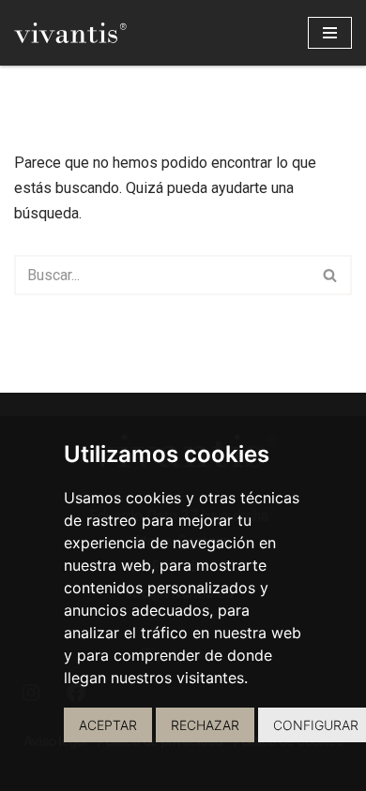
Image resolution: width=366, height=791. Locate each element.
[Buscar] (331, 275)
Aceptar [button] (108, 725)
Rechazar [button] (205, 725)
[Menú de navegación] (330, 33)
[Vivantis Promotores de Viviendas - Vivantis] (70, 32)
